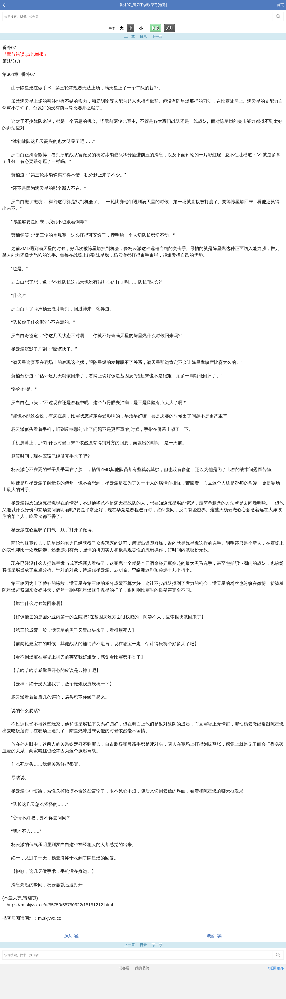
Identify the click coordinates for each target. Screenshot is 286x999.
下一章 (156, 36)
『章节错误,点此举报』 (25, 54)
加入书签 (71, 936)
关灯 (169, 28)
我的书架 (214, 936)
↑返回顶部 (276, 968)
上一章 (129, 36)
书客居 (124, 968)
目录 (143, 36)
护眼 (155, 28)
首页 (280, 5)
